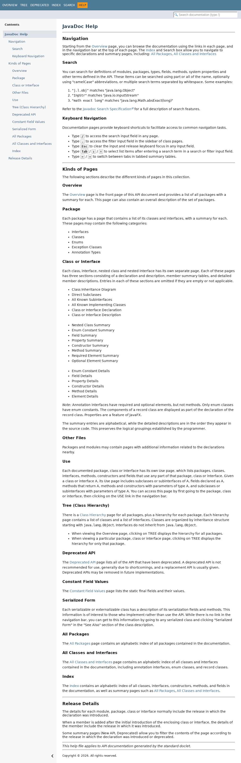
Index (56, 5)
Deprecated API (24, 114)
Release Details (20, 158)
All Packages (22, 136)
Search (69, 5)
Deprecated (39, 5)
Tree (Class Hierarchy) (29, 107)
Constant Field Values (28, 122)
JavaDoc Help (16, 34)
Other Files (20, 92)
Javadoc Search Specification (107, 109)
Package (18, 78)
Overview (9, 5)
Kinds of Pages (19, 63)
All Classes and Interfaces (32, 143)
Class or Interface (25, 85)
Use (15, 100)
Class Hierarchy (93, 515)
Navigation (16, 41)
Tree (24, 5)
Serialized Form (24, 129)
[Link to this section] (91, 38)
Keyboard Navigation (28, 56)
